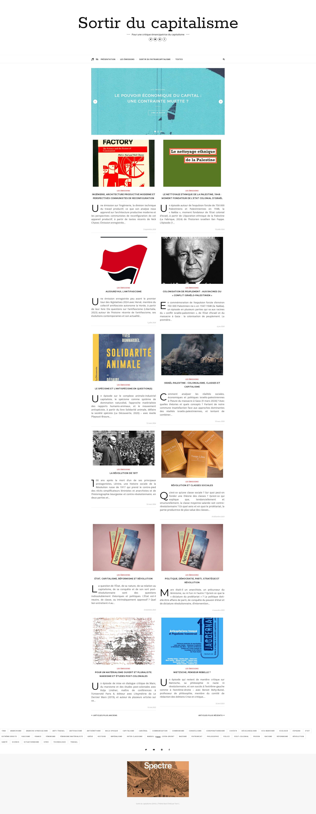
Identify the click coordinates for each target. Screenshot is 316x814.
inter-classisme (135, 736)
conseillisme (195, 731)
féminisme (51, 736)
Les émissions (127, 59)
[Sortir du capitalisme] (158, 779)
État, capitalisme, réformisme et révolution (124, 579)
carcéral (143, 731)
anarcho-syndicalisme (37, 731)
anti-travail (59, 731)
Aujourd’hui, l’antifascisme (124, 291)
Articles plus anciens (105, 715)
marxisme (151, 736)
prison (256, 736)
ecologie (283, 731)
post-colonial (241, 736)
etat (307, 731)
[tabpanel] (158, 101)
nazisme (183, 736)
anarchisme (15, 731)
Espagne (297, 731)
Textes (179, 59)
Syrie (46, 742)
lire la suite (158, 113)
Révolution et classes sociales (192, 485)
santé (4, 742)
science (15, 742)
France (38, 736)
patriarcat (197, 736)
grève (90, 736)
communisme (178, 731)
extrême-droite (9, 736)
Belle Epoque (111, 731)
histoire (102, 736)
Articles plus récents (210, 715)
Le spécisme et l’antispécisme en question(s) (123, 388)
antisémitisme (94, 731)
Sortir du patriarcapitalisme (155, 59)
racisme (268, 736)
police (227, 736)
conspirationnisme (215, 731)
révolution (298, 736)
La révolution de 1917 (124, 473)
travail (74, 742)
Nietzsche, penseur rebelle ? (192, 672)
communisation (160, 731)
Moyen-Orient (167, 736)
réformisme (282, 736)
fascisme (26, 736)
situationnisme (31, 742)
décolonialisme (249, 731)
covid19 (233, 731)
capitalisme (128, 731)
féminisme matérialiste (71, 736)
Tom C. (177, 804)
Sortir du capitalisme (158, 23)
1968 (4, 731)
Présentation (108, 59)
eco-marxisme (268, 731)
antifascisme (75, 731)
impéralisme (116, 736)
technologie (59, 742)
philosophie (213, 736)
